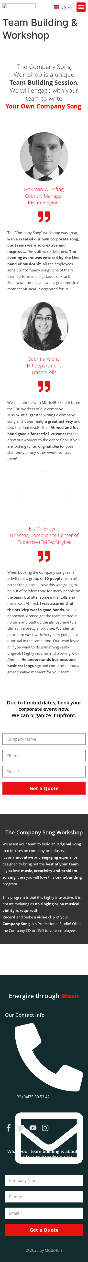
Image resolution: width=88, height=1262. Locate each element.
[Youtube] (33, 1128)
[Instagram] (45, 1128)
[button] (81, 7)
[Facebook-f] (8, 1128)
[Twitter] (20, 1128)
